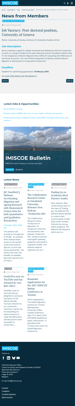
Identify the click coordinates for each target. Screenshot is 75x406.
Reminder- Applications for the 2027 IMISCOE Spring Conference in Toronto (37, 286)
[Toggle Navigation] (71, 3)
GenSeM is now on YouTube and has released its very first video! (14, 281)
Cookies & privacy (9, 394)
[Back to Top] (71, 402)
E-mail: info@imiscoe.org (11, 381)
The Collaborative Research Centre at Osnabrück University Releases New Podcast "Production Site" (37, 204)
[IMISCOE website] (10, 348)
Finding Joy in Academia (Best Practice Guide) (59, 195)
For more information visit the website (18, 76)
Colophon (5, 391)
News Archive (7, 397)
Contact (5, 388)
